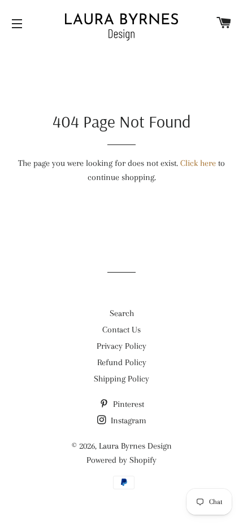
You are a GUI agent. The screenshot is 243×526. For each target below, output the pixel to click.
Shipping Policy (121, 379)
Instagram (127, 420)
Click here (198, 163)
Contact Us (121, 330)
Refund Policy (121, 362)
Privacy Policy (121, 346)
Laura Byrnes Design (135, 446)
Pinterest (127, 404)
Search (122, 313)
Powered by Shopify (121, 460)
